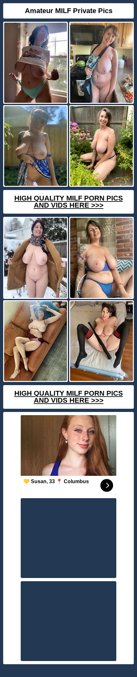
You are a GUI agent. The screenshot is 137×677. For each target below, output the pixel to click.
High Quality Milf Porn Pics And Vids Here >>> (68, 201)
